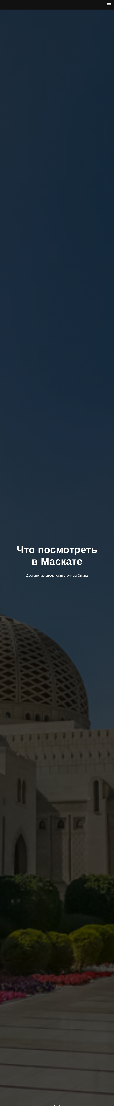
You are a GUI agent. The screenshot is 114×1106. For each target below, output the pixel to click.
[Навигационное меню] (109, 4)
